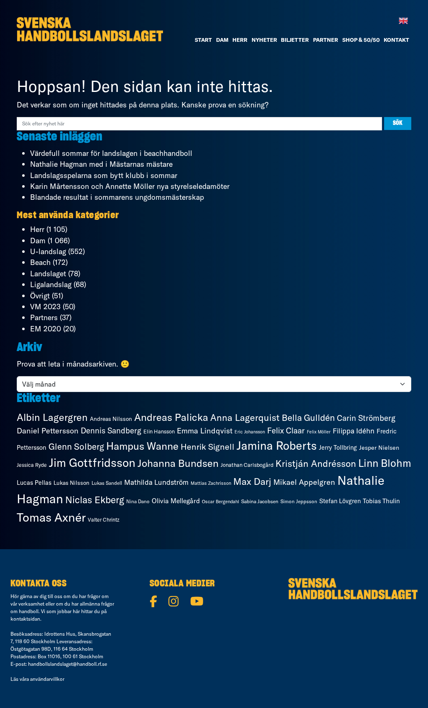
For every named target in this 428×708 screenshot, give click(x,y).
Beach (40, 262)
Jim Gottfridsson (92, 462)
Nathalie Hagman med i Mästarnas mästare (101, 164)
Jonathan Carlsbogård (247, 464)
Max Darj (252, 481)
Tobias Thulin (381, 501)
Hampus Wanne (142, 446)
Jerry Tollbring (338, 447)
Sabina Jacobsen (259, 501)
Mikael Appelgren (304, 482)
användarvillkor (47, 679)
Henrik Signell (207, 446)
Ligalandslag (50, 284)
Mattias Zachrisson (211, 483)
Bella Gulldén (308, 417)
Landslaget (48, 273)
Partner (325, 39)
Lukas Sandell (107, 483)
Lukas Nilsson (71, 482)
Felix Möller (319, 432)
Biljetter (295, 39)
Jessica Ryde (32, 465)
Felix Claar (286, 430)
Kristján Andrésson (315, 463)
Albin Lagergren (52, 417)
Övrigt (40, 296)
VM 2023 (45, 306)
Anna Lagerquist (245, 417)
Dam (38, 240)
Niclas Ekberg (94, 500)
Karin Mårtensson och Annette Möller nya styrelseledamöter (129, 186)
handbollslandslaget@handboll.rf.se (67, 664)
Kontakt (396, 39)
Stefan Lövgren (340, 501)
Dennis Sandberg (111, 430)
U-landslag (48, 251)
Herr (239, 39)
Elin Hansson (159, 431)
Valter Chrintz (104, 520)
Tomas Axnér (51, 517)
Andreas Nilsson (111, 418)
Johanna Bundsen (178, 463)
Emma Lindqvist (204, 430)
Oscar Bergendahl (220, 501)
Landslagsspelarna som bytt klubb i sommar (103, 175)
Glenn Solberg (76, 446)
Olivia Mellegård (176, 501)
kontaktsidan (25, 619)
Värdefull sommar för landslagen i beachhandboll (111, 153)
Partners (44, 317)
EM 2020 (45, 329)
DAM (222, 39)
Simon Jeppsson (298, 501)
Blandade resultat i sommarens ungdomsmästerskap (117, 197)
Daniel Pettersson (48, 430)
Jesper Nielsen (379, 447)
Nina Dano (138, 501)
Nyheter (264, 39)
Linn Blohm (384, 462)
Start (203, 39)
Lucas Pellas (34, 482)
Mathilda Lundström (156, 482)
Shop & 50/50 (361, 39)
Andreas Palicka (171, 417)
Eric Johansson (249, 432)
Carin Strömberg (366, 418)
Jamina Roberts (277, 445)
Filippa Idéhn (353, 430)
